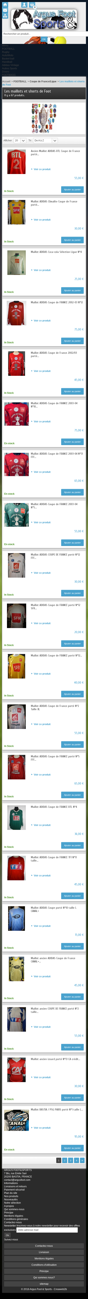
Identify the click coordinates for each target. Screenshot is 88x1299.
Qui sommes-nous (14, 1209)
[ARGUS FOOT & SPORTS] (44, 19)
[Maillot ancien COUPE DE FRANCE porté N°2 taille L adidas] (16, 1019)
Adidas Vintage (10, 65)
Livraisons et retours (15, 1186)
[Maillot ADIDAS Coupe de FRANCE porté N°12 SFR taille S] (16, 616)
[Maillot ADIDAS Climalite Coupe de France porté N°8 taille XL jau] (16, 212)
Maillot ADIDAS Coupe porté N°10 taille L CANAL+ (54, 909)
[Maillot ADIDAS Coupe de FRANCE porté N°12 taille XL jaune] (16, 666)
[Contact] (5, 10)
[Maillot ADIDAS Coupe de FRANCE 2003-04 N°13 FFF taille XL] (16, 464)
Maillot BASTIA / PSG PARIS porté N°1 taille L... (57, 1109)
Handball (7, 61)
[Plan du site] (5, 15)
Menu (5, 45)
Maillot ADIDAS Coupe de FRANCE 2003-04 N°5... (54, 505)
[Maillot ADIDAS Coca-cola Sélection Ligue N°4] (16, 262)
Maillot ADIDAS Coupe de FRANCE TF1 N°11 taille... (54, 859)
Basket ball (8, 58)
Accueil (6, 81)
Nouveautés (11, 1199)
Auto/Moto (7, 55)
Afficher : (8, 140)
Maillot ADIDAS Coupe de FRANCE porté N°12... (56, 655)
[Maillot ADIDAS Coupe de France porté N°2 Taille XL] (16, 716)
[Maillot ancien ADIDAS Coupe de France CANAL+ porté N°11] (16, 969)
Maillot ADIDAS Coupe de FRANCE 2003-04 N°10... (54, 405)
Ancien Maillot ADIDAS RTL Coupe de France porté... (55, 152)
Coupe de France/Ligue (43, 81)
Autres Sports (9, 68)
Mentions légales (13, 1215)
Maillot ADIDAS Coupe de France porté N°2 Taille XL (55, 707)
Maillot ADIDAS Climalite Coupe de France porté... (54, 203)
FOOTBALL (8, 48)
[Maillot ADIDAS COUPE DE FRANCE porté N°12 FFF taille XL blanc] (16, 565)
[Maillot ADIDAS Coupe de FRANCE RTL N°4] (16, 817)
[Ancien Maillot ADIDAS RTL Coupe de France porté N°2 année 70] (16, 162)
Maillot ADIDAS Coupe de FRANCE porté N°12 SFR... (55, 606)
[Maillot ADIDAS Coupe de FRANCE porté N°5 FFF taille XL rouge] (16, 767)
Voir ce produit (42, 169)
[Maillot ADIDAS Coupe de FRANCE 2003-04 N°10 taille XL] (16, 414)
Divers (5, 71)
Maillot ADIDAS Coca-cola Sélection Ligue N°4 (56, 252)
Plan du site (10, 1193)
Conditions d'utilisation (44, 1264)
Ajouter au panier (72, 189)
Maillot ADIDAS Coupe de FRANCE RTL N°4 (54, 807)
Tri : (30, 140)
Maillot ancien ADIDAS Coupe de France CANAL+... (53, 959)
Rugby (5, 52)
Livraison (44, 1252)
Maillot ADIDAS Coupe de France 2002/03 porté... (54, 354)
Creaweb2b (60, 1289)
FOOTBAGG (9, 75)
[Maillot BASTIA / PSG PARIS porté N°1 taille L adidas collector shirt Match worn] (16, 1120)
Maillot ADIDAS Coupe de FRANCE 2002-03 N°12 (57, 302)
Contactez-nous (13, 1222)
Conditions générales (16, 1219)
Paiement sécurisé (14, 1189)
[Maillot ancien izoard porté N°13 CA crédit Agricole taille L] (16, 1070)
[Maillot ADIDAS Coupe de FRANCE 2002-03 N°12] (16, 313)
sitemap (44, 1283)
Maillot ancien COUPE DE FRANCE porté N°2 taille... (55, 1010)
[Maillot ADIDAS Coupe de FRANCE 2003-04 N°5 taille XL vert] (16, 515)
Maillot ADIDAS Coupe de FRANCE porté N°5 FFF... (55, 758)
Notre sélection (12, 1202)
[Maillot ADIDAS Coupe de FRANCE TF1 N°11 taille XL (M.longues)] (16, 868)
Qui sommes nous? (44, 1277)
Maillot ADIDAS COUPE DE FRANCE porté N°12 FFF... (55, 556)
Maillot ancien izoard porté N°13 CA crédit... (55, 1059)
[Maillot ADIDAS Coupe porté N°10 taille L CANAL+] (16, 918)
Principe (8, 1212)
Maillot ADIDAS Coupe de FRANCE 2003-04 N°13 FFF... (57, 455)
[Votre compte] (24, 4)
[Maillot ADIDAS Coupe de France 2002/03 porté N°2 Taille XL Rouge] (16, 363)
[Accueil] (5, 4)
